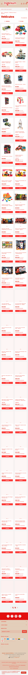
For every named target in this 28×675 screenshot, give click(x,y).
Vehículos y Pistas (12, 12)
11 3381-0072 (16, 657)
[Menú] (2, 4)
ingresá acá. (23, 665)
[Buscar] (26, 9)
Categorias (6, 12)
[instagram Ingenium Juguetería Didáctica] (8, 616)
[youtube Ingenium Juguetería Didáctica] (16, 616)
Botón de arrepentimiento (14, 666)
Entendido (24, 672)
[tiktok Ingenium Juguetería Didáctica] (20, 616)
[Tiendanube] (14, 668)
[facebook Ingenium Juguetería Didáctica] (12, 616)
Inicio (2, 12)
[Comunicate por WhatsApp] (24, 4)
